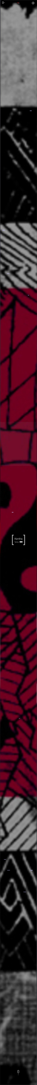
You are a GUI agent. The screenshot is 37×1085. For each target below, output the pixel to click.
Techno (16, 542)
